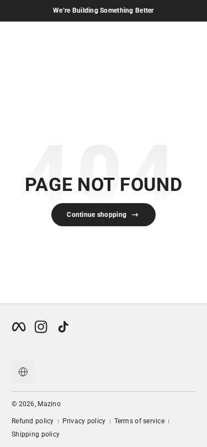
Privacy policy (84, 421)
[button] (23, 372)
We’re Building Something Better (103, 10)
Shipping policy (36, 434)
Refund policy (33, 421)
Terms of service (139, 421)
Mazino (49, 404)
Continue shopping (96, 215)
